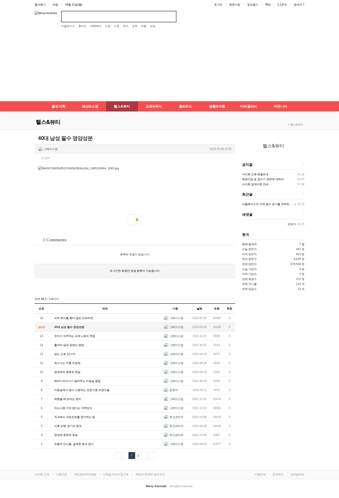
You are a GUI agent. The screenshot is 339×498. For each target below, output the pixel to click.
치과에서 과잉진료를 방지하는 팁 (75, 417)
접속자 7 (299, 4)
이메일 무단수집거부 (116, 474)
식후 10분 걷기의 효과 (68, 426)
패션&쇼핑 (90, 106)
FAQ (268, 4)
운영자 (173, 390)
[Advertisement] (169, 66)
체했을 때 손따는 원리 (67, 399)
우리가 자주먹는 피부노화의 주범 (74, 336)
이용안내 (260, 474)
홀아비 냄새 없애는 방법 (69, 345)
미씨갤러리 (248, 106)
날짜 (199, 308)
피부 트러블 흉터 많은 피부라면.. (74, 318)
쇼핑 (107, 26)
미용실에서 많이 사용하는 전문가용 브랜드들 (82, 390)
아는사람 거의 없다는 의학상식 (73, 408)
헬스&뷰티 (122, 106)
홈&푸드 (185, 106)
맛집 (152, 26)
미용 (116, 26)
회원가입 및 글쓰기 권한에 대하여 (263, 179)
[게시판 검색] (231, 298)
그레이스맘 (50, 149)
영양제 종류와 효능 (66, 435)
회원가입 (234, 4)
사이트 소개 (42, 474)
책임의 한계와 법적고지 (150, 474)
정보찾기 (252, 4)
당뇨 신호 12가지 (64, 354)
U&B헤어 (95, 26)
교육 (134, 26)
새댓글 (247, 214)
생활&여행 (217, 106)
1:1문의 (282, 4)
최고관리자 (176, 417)
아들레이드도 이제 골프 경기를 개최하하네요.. (270, 204)
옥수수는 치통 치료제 (67, 363)
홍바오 (82, 26)
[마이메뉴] (302, 106)
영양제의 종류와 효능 (67, 372)
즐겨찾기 (40, 4)
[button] (231, 157)
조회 (217, 308)
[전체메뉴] (37, 106)
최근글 (247, 194)
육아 (125, 26)
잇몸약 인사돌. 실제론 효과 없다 (74, 444)
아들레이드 (68, 26)
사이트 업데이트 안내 (255, 184)
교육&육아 (154, 106)
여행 (143, 26)
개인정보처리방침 (85, 474)
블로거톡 (58, 106)
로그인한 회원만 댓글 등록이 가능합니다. (135, 270)
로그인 (218, 4)
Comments (55, 239)
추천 (229, 308)
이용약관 (61, 474)
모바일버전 (297, 474)
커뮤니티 (280, 106)
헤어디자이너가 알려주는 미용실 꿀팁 (77, 381)
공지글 (247, 165)
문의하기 (278, 474)
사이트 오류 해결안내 (255, 174)
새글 (55, 4)
